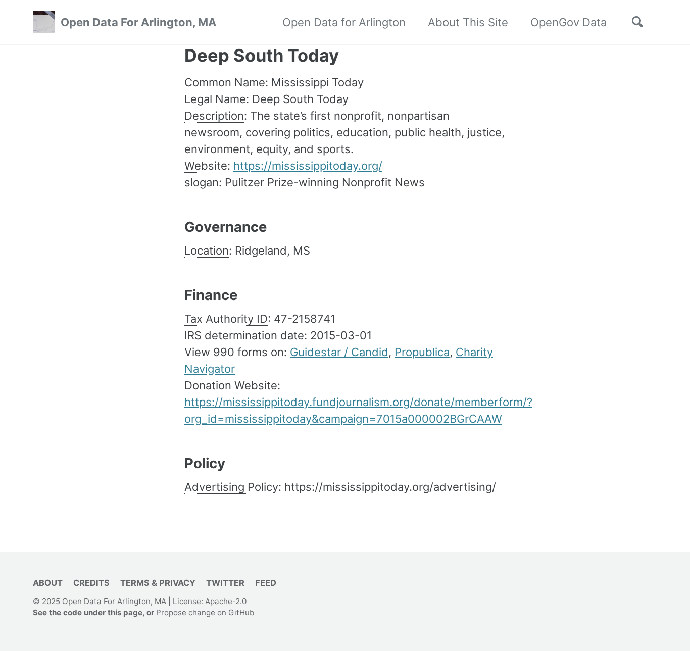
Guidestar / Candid (339, 352)
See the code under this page (87, 613)
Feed (265, 583)
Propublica (422, 352)
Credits (91, 583)
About (48, 583)
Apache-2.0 (226, 601)
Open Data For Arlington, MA (138, 22)
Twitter (225, 583)
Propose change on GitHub (205, 613)
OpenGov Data (568, 22)
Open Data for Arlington (344, 22)
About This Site (468, 22)
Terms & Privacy (157, 583)
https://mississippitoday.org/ (307, 165)
